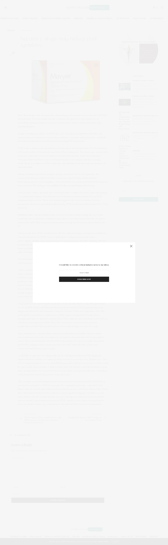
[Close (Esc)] (131, 246)
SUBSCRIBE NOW (84, 279)
